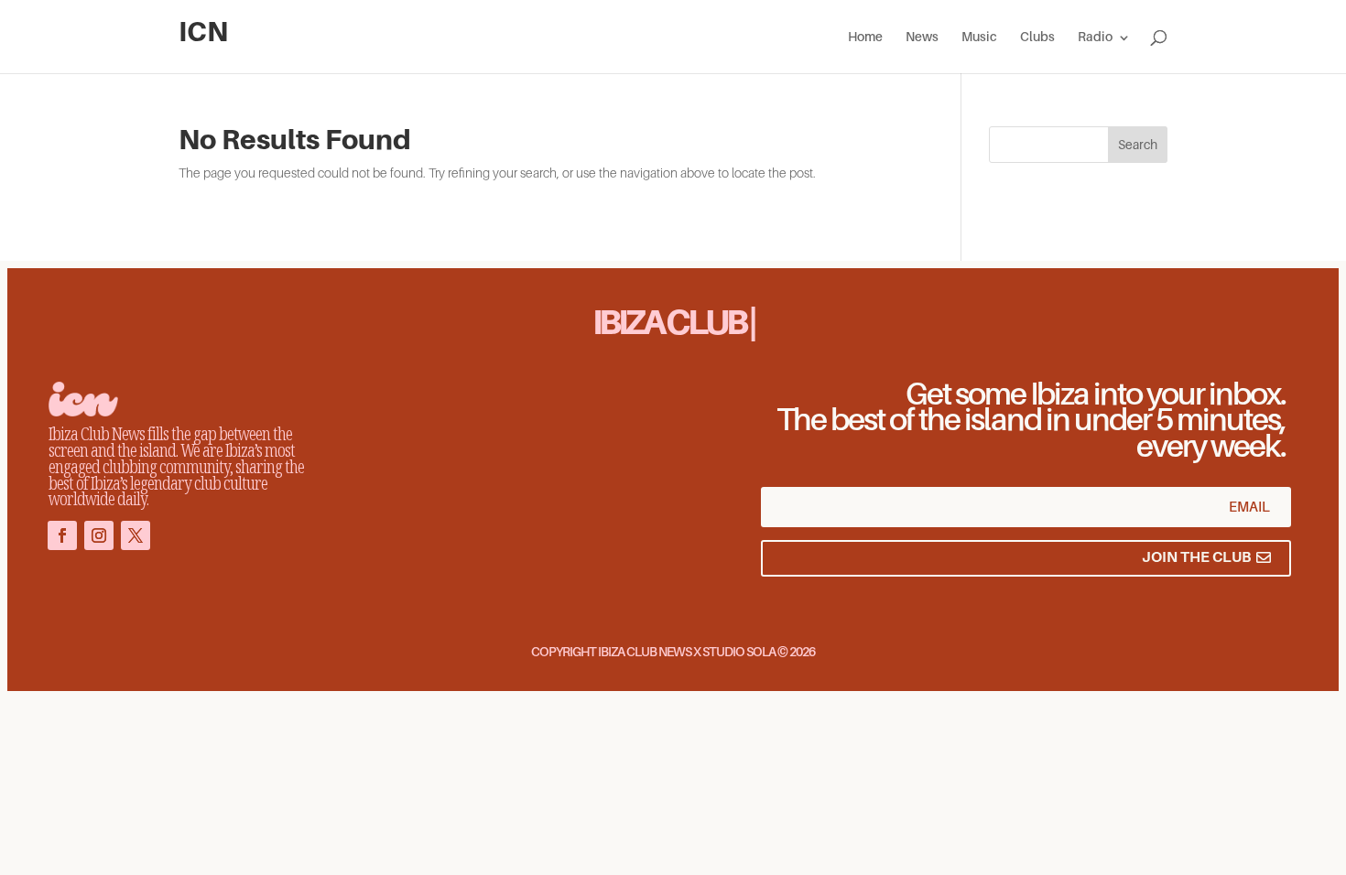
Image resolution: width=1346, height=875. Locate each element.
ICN (203, 32)
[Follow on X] (135, 535)
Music (979, 36)
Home (865, 36)
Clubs (1037, 36)
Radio (1095, 36)
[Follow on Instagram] (99, 535)
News (922, 36)
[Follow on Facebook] (62, 535)
